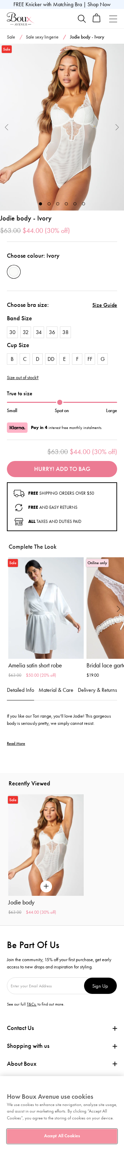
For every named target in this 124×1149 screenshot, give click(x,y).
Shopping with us (28, 1046)
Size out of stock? (23, 377)
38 (65, 332)
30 (12, 332)
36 (52, 332)
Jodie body (21, 902)
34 (39, 332)
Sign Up (100, 986)
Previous (6, 127)
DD (51, 359)
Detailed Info (20, 690)
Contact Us (20, 1028)
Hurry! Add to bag (62, 469)
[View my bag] (97, 21)
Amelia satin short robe (35, 665)
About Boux (22, 1063)
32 (26, 332)
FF (89, 359)
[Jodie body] (62, 127)
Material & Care (56, 690)
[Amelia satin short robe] (46, 608)
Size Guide (104, 305)
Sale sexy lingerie (42, 37)
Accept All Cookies (62, 1136)
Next (117, 127)
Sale (11, 37)
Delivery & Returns (97, 690)
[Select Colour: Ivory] (14, 272)
